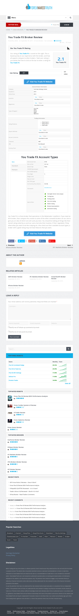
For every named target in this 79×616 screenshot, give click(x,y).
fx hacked (24, 536)
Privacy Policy (10, 555)
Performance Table (19, 611)
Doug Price (26, 533)
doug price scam (38, 533)
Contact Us (10, 613)
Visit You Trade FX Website (41, 82)
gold (40, 536)
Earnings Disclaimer (13, 553)
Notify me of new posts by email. (20, 332)
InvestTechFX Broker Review (58, 278)
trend (15, 540)
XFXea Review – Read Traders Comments (22, 494)
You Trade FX (24, 53)
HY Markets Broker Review (17, 455)
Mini (13, 162)
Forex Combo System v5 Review (25, 405)
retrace (52, 536)
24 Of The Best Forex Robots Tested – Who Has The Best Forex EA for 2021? (40, 613)
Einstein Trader (13, 380)
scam (9, 540)
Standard (15, 166)
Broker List (53, 611)
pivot (46, 536)
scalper (67, 536)
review (60, 536)
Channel (18, 533)
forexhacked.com (13, 536)
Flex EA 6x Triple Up (15, 369)
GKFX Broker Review (15, 277)
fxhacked (33, 536)
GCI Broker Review (14, 469)
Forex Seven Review (14, 427)
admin (16, 41)
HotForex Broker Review (16, 440)
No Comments (48, 41)
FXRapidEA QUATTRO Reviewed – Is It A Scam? (24, 488)
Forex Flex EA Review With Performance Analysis (31, 396)
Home (9, 611)
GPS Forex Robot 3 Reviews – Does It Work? (23, 482)
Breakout (10, 533)
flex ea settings (60, 533)
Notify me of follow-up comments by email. (24, 327)
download (49, 533)
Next (69, 245)
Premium (14, 169)
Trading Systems (43, 611)
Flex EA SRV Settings (15, 373)
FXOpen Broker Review (16, 447)
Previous (11, 245)
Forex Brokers (39, 41)
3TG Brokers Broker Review (17, 462)
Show (40, 97)
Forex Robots (31, 611)
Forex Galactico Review (22, 420)
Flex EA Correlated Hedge (16, 365)
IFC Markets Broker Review (63, 247)
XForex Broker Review (14, 247)
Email (69, 42)
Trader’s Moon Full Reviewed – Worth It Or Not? (24, 491)
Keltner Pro (12, 376)
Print (63, 42)
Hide (36, 97)
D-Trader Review (19, 413)
